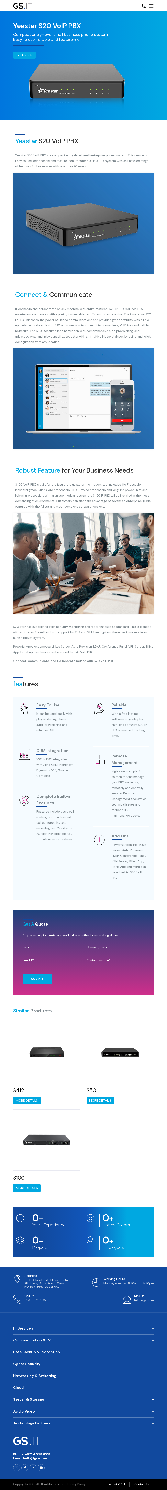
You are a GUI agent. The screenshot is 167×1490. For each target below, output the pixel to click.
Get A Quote (24, 55)
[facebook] (24, 1467)
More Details (27, 1100)
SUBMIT (37, 979)
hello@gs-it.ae (35, 1458)
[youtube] (41, 1467)
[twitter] (16, 1467)
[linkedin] (33, 1467)
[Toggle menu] (151, 6)
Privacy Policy (76, 1484)
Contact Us (142, 1484)
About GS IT (117, 1484)
